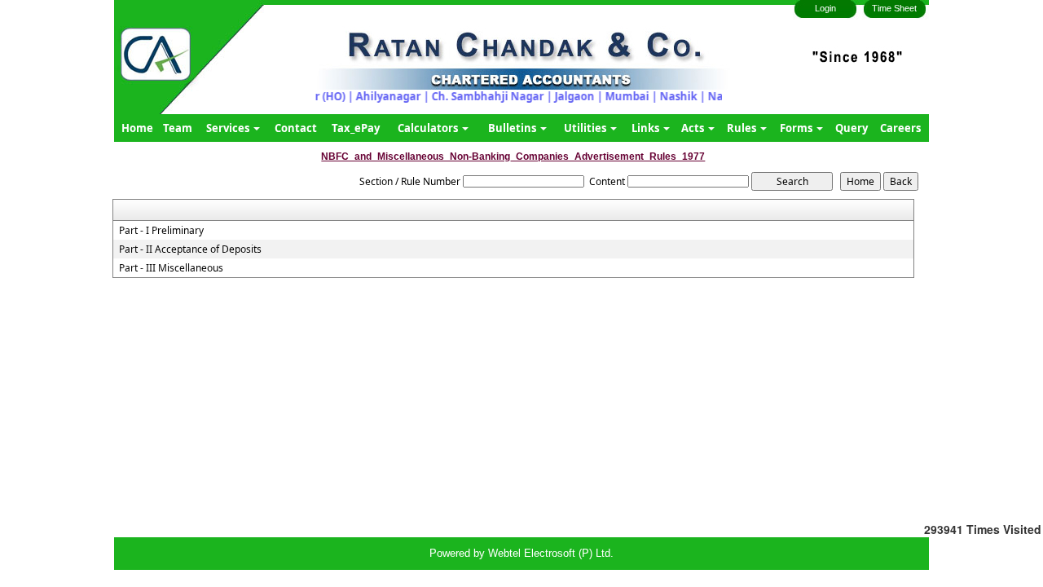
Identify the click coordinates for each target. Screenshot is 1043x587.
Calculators (429, 128)
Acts (693, 128)
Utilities (586, 128)
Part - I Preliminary (161, 230)
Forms (797, 128)
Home (137, 128)
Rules (743, 128)
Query (851, 128)
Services (229, 128)
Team (177, 128)
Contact (296, 128)
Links (647, 128)
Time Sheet (894, 8)
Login (825, 8)
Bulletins (513, 128)
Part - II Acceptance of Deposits (190, 249)
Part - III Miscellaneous (171, 268)
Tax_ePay (356, 128)
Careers (900, 128)
